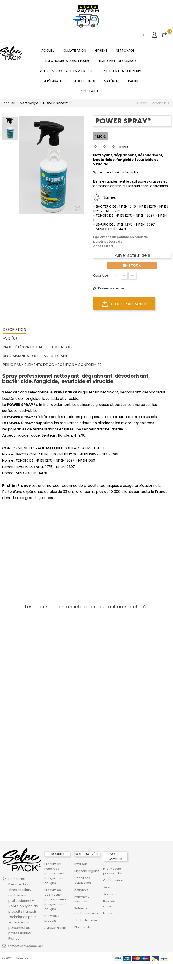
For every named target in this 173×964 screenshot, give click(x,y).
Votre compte (115, 856)
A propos (81, 890)
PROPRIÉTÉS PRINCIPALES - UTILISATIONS (38, 347)
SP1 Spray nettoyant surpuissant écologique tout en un (142, 635)
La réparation (54, 81)
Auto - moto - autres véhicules (66, 71)
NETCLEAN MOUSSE (31, 707)
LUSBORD (86, 777)
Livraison (80, 864)
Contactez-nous (86, 920)
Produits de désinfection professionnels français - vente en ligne (56, 899)
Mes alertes (111, 913)
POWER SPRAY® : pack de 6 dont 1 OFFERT (30, 544)
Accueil (47, 50)
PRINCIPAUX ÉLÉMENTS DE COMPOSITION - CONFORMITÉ (52, 364)
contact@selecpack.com (26, 946)
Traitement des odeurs (117, 60)
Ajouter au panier (127, 304)
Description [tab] (14, 329)
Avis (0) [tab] (10, 338)
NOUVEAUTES (90, 91)
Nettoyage (125, 50)
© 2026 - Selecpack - (18, 958)
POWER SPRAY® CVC (31, 772)
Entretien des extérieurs (122, 71)
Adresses (110, 894)
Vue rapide (131, 613)
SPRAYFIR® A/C (86, 624)
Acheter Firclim (55, 927)
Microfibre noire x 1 (31, 624)
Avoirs (107, 887)
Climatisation (74, 50)
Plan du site (82, 927)
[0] (164, 35)
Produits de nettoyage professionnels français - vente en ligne (56, 873)
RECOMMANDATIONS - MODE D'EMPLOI (37, 355)
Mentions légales (86, 871)
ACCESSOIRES (84, 81)
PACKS (133, 81)
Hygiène (101, 50)
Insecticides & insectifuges (67, 60)
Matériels (111, 81)
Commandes (113, 880)
